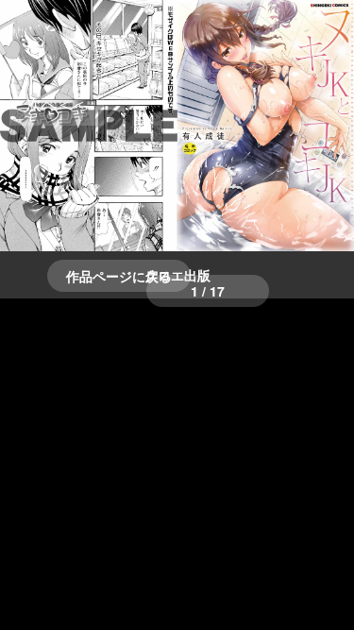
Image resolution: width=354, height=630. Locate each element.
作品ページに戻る (119, 275)
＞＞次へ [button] (56, 103)
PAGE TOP (328, 593)
